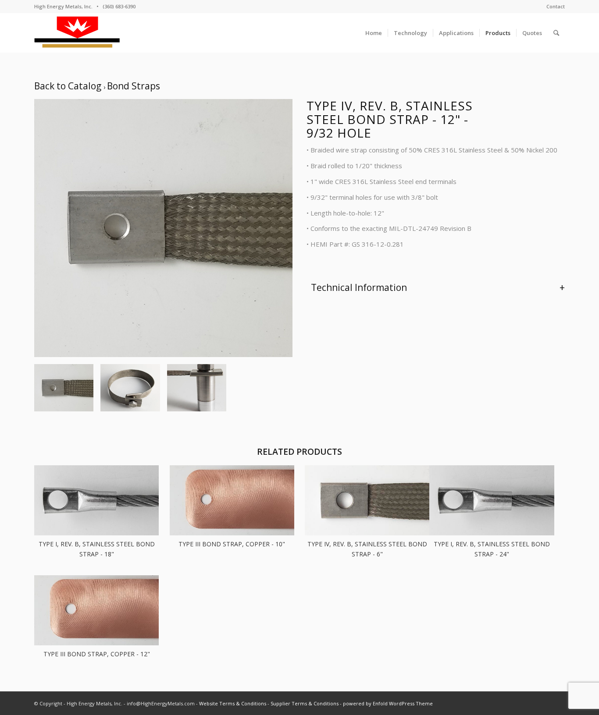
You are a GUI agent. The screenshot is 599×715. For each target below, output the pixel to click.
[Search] (556, 33)
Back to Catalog (68, 86)
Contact (555, 6)
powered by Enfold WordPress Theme (388, 703)
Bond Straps (133, 86)
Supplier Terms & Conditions (305, 703)
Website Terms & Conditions (232, 703)
